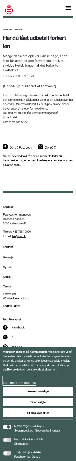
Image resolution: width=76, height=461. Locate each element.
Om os (7, 286)
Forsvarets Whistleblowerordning (15, 296)
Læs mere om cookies (19, 383)
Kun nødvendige (38, 391)
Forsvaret (7, 29)
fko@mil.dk (19, 236)
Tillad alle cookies (38, 412)
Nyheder (19, 29)
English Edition (11, 305)
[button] (36, 424)
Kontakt (8, 247)
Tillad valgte (38, 402)
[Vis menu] (68, 8)
